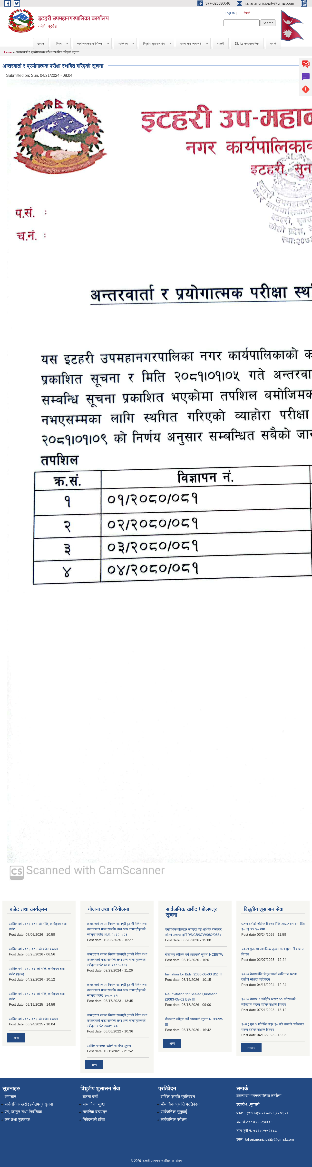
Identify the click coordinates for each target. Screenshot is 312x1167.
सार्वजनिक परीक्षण (173, 1119)
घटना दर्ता (90, 1096)
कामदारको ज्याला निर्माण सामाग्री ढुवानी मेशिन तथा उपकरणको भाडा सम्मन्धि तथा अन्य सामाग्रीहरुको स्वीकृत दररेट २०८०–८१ (117, 990)
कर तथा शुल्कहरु (17, 1119)
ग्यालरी (220, 43)
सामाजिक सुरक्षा (94, 1104)
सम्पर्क (273, 43)
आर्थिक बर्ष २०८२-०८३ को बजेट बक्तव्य (33, 1019)
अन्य (16, 1038)
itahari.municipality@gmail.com (269, 1139)
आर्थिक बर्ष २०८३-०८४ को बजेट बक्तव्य (33, 949)
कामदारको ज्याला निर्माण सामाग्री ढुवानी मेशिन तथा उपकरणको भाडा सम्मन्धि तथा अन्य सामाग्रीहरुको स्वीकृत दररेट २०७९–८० (117, 1020)
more (251, 1048)
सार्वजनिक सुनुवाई (174, 1111)
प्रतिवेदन (121, 44)
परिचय (56, 44)
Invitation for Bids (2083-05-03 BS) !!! (193, 974)
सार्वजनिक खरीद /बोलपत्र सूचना (29, 1104)
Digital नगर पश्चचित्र (247, 43)
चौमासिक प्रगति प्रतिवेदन (180, 1104)
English (230, 13)
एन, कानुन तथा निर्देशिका (23, 1111)
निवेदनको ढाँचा (94, 1119)
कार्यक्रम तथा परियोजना (88, 44)
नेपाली (247, 13)
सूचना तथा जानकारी (189, 44)
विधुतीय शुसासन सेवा (152, 44)
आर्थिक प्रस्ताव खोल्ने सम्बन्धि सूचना (109, 1046)
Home (7, 52)
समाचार (10, 1096)
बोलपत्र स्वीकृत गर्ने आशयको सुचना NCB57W (194, 954)
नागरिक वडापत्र (95, 1111)
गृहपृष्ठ (40, 43)
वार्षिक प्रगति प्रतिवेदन (178, 1096)
